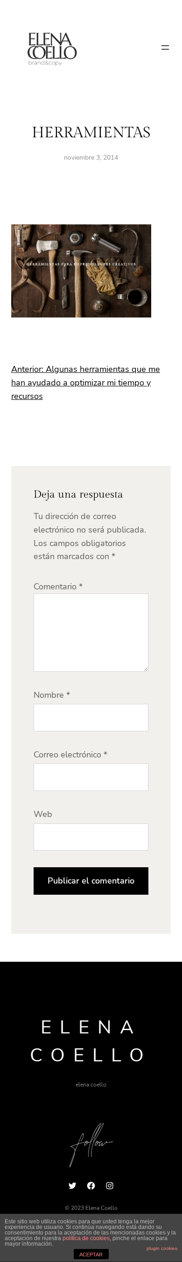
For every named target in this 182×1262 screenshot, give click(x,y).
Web (43, 814)
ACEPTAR (91, 1254)
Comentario (58, 586)
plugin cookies (162, 1248)
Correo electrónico (70, 754)
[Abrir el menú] (165, 47)
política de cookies (86, 1238)
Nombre (52, 695)
